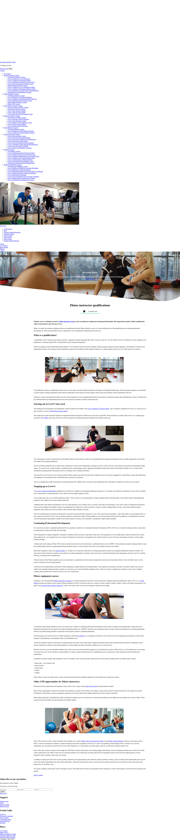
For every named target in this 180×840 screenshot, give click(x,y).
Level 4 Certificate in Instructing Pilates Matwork (22, 99)
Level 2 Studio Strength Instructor (18, 126)
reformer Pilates (60, 551)
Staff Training (4, 247)
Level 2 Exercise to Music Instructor (18, 119)
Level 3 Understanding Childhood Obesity (20, 159)
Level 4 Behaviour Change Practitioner (19, 170)
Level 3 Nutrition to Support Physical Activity (21, 82)
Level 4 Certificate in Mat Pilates (46, 491)
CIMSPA (46, 418)
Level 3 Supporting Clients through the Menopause (23, 144)
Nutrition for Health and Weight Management (21, 163)
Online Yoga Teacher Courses (16, 109)
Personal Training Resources (12, 232)
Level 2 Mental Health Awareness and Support (21, 178)
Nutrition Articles (9, 234)
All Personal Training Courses (16, 77)
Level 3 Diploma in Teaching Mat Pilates (20, 97)
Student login (4, 68)
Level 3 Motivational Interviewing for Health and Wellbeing (25, 171)
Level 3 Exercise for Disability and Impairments (22, 139)
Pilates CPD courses (91, 686)
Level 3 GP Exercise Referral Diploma (19, 138)
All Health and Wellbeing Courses (18, 166)
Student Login (4, 801)
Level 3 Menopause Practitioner (17, 175)
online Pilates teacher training (58, 411)
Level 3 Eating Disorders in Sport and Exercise (21, 154)
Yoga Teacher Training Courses (13, 106)
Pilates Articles (8, 236)
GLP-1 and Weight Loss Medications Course (21, 180)
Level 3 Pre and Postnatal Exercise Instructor (21, 143)
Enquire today (90, 279)
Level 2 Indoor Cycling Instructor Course (20, 122)
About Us (3, 814)
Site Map (2, 823)
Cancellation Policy (6, 819)
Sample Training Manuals (11, 241)
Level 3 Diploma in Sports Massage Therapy (21, 131)
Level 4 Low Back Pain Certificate (18, 146)
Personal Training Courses (11, 75)
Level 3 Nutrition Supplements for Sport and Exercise (23, 156)
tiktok (7, 837)
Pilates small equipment (116, 741)
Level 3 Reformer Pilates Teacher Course (20, 101)
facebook (12, 837)
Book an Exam (4, 806)
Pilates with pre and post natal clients (92, 741)
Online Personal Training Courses (17, 85)
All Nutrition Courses (14, 151)
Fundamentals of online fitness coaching (19, 92)
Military (2, 249)
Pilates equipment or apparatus (63, 581)
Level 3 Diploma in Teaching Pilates (98, 408)
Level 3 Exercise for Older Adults (17, 141)
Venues (2, 244)
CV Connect (4, 245)
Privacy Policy (4, 818)
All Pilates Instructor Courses (16, 95)
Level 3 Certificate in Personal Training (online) (22, 89)
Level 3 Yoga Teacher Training (17, 111)
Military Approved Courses (8, 834)
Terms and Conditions (6, 816)
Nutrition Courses (9, 149)
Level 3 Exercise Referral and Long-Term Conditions (23, 176)
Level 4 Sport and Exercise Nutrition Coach (20, 84)
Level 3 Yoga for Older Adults (16, 112)
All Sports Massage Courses (16, 129)
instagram (3, 837)
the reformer (80, 636)
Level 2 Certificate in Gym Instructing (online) (21, 87)
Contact (2, 251)
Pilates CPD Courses (14, 104)
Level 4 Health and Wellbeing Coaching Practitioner (23, 168)
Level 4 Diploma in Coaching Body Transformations (23, 90)
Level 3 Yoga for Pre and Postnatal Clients (20, 114)
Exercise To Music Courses (12, 116)
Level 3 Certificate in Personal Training (19, 80)
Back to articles (38, 775)
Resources (3, 226)
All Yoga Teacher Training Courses (18, 107)
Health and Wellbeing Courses (13, 165)
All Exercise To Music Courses (17, 117)
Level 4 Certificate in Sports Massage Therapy (21, 133)
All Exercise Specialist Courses (17, 136)
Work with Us (4, 832)
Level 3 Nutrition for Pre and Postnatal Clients (21, 158)
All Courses (7, 74)
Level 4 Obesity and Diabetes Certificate (20, 148)
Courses (2, 70)
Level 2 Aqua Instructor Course (17, 121)
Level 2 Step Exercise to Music (17, 124)
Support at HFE (4, 805)
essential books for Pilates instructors (52, 585)
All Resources (8, 229)
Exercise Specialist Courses (12, 134)
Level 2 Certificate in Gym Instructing (19, 79)
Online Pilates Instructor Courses (17, 102)
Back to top (3, 793)
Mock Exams (8, 239)
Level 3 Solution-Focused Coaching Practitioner (22, 173)
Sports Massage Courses (11, 127)
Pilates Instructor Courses (11, 94)
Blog (5, 230)
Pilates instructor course (67, 321)
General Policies (5, 821)
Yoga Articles (8, 237)
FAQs (2, 803)
